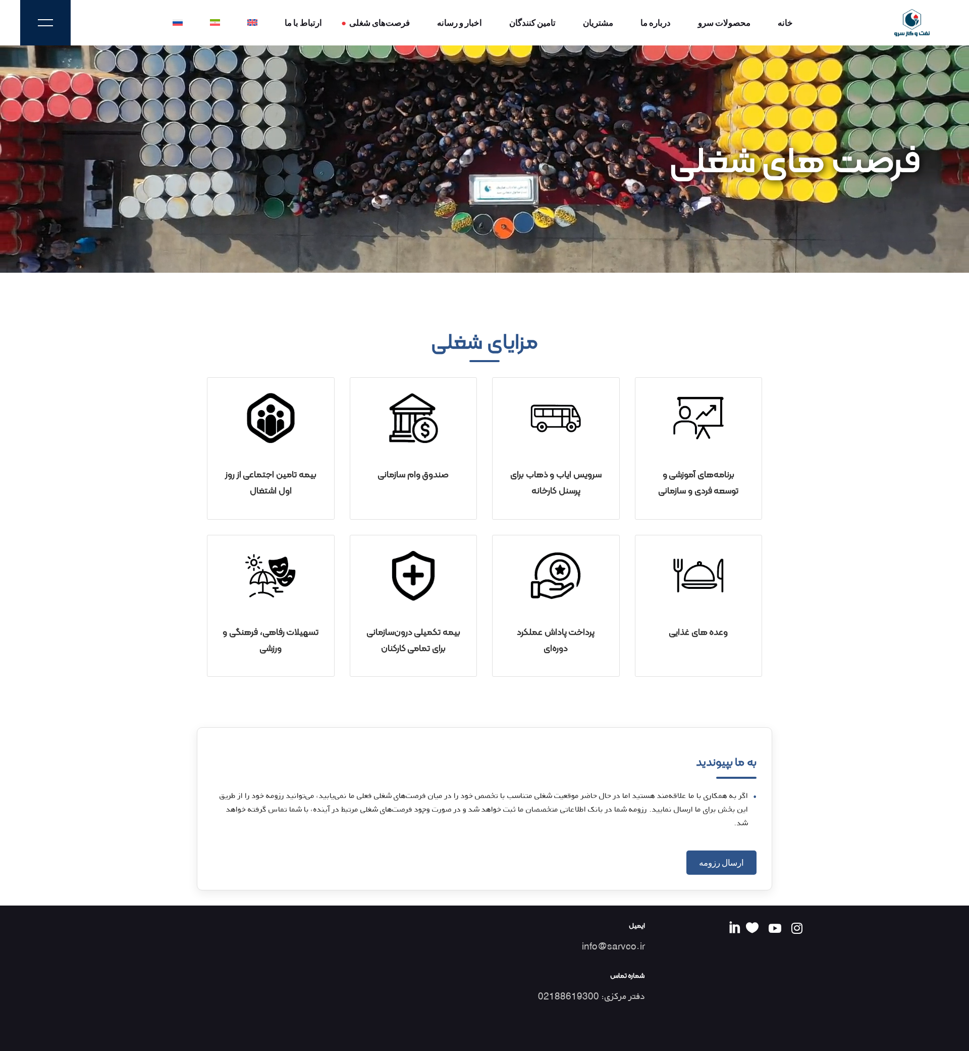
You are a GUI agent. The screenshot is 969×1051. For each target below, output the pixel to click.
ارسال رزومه (721, 862)
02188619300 (568, 996)
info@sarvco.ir (613, 946)
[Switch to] (252, 22)
